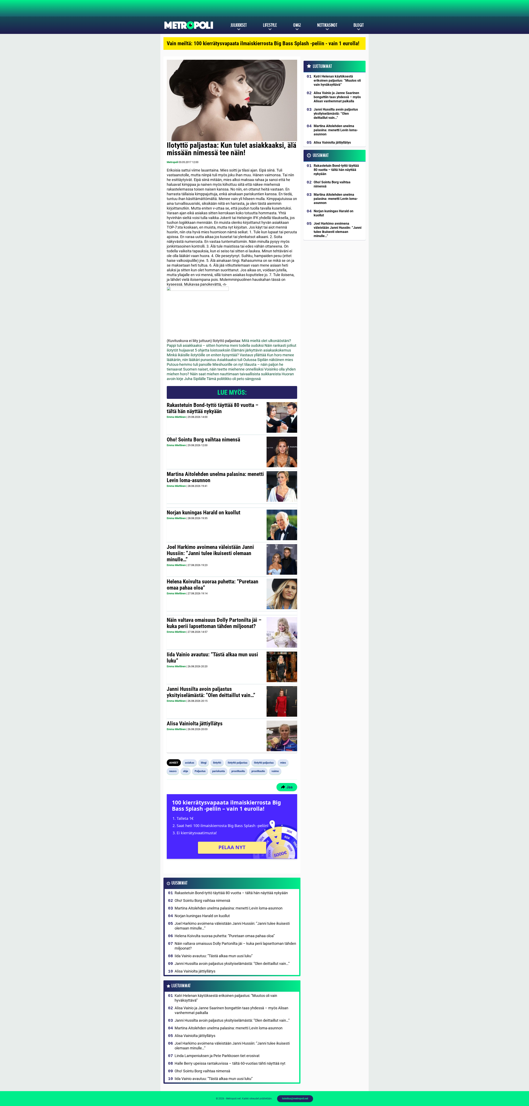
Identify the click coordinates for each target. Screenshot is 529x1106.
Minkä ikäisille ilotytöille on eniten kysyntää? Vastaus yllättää (216, 355)
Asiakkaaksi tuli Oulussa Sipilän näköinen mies (255, 360)
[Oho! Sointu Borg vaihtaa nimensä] (281, 452)
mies (283, 762)
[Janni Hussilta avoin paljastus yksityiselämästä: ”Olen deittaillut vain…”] (282, 701)
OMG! (297, 25)
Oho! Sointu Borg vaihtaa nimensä (203, 439)
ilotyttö (217, 762)
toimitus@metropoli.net (295, 1098)
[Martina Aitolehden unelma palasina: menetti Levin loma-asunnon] (282, 486)
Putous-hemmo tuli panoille (189, 364)
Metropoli (172, 162)
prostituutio (258, 771)
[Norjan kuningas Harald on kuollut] (282, 525)
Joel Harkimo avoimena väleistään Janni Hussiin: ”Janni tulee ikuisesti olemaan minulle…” (210, 553)
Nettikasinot (327, 25)
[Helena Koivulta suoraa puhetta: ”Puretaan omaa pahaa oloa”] (282, 594)
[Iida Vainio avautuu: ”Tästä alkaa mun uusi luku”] (282, 667)
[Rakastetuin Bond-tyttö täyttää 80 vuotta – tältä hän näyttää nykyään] (281, 417)
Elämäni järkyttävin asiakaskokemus (261, 350)
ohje (185, 771)
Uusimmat (179, 883)
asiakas (189, 762)
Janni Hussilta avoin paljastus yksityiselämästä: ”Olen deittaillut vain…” (211, 692)
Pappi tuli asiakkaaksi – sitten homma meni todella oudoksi (215, 345)
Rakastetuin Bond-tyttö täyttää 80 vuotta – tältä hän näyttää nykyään (212, 408)
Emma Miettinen (176, 416)
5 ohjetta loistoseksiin (212, 350)
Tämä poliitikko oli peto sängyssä (234, 379)
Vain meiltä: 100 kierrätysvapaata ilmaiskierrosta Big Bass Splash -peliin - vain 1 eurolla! (263, 43)
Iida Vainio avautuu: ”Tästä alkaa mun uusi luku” (212, 657)
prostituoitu (238, 771)
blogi (203, 762)
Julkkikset (239, 25)
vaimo (275, 771)
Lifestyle (270, 25)
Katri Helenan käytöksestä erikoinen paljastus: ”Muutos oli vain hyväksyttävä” (226, 997)
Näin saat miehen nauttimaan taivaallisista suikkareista (235, 374)
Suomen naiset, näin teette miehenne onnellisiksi (223, 369)
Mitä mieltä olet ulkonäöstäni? (266, 340)
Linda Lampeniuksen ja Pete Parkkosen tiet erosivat (217, 1056)
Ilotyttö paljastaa (237, 762)
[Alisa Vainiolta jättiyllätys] (282, 736)
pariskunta (218, 771)
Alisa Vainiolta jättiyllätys (195, 723)
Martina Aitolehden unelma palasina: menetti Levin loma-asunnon (215, 477)
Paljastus (200, 771)
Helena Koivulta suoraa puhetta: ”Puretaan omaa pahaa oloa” (212, 584)
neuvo (172, 771)
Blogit (359, 25)
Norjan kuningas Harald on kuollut (203, 512)
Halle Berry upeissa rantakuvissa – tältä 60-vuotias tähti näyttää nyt (230, 1063)
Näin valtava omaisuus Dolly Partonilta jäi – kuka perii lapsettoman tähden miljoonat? (214, 623)
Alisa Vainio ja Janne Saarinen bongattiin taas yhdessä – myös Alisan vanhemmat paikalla (231, 1010)
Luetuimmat (181, 985)
